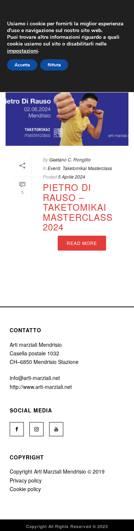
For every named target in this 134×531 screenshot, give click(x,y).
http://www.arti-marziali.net (41, 386)
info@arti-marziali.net (35, 377)
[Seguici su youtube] (56, 429)
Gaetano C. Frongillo (70, 159)
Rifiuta (54, 65)
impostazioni (22, 51)
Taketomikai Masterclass (87, 168)
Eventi (54, 168)
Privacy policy (26, 480)
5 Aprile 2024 (71, 176)
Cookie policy (25, 489)
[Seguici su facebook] (17, 429)
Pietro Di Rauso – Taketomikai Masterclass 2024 (78, 206)
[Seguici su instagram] (36, 429)
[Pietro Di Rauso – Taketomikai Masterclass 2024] (67, 118)
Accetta (22, 65)
